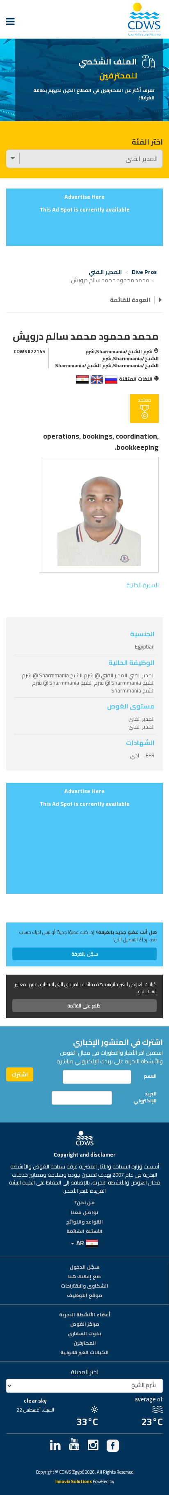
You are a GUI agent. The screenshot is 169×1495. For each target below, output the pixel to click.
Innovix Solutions (73, 1482)
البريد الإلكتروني (145, 1097)
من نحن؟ (84, 1203)
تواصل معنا (84, 1213)
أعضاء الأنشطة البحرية (84, 1315)
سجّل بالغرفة (84, 954)
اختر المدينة (84, 1372)
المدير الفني (105, 272)
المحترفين (84, 1343)
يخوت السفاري (84, 1334)
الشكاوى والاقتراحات (84, 1286)
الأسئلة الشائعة (84, 1232)
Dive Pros (144, 272)
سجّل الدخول (84, 1267)
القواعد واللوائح (84, 1222)
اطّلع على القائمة (84, 1005)
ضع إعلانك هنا (84, 1277)
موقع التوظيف (84, 1296)
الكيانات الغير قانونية (84, 1353)
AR (80, 1243)
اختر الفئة (147, 142)
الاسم (150, 1075)
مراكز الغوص (84, 1324)
